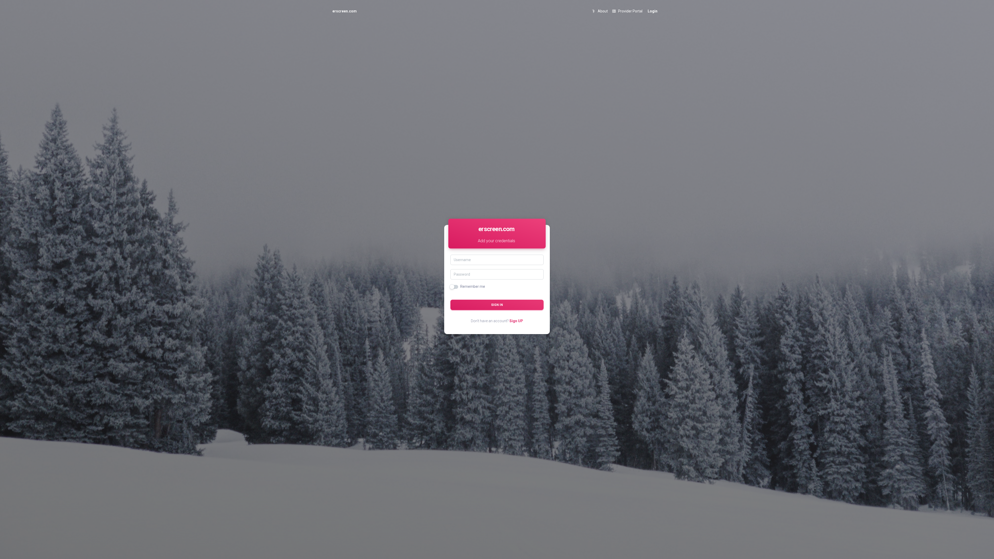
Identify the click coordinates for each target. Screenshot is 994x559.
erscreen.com (344, 11)
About (599, 11)
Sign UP (516, 321)
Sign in (497, 305)
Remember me (472, 286)
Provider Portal (627, 11)
